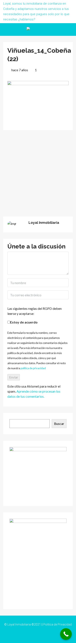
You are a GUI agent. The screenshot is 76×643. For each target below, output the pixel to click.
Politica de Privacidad (57, 624)
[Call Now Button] (66, 634)
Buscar (59, 424)
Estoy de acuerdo (24, 322)
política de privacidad (33, 368)
